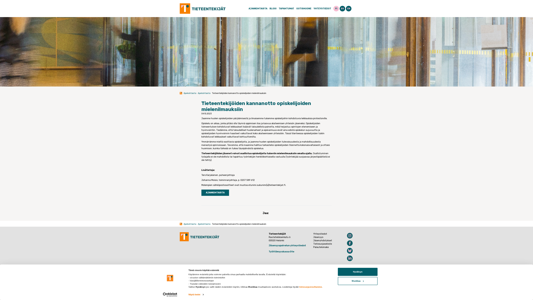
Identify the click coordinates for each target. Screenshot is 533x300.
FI (336, 8)
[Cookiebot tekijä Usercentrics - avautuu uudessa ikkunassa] (170, 294)
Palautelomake (321, 247)
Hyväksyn (357, 272)
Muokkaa (356, 281)
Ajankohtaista (258, 8)
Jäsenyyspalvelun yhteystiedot (287, 245)
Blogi (273, 8)
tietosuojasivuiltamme (310, 287)
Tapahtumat (286, 8)
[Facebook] (348, 243)
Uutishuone (303, 8)
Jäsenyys (318, 237)
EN (348, 8)
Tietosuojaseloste (322, 243)
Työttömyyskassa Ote (281, 251)
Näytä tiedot (194, 294)
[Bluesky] (348, 250)
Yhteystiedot (322, 8)
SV (342, 8)
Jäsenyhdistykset (322, 240)
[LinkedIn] (348, 258)
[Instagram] (348, 235)
